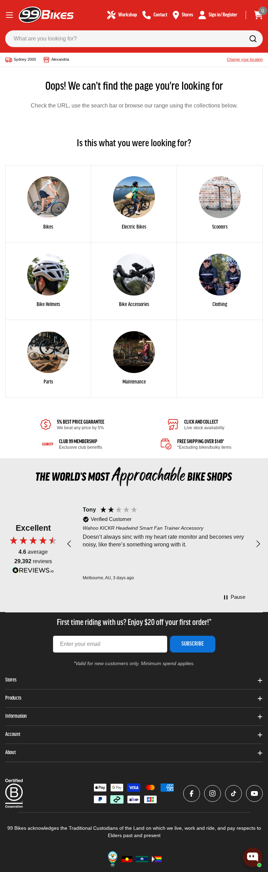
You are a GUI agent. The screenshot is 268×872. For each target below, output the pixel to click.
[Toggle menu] (9, 15)
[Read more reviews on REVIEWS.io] (33, 572)
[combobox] (134, 38)
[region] (163, 544)
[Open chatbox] (252, 857)
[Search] (253, 39)
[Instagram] (212, 793)
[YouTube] (254, 793)
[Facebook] (191, 793)
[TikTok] (233, 793)
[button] (69, 544)
